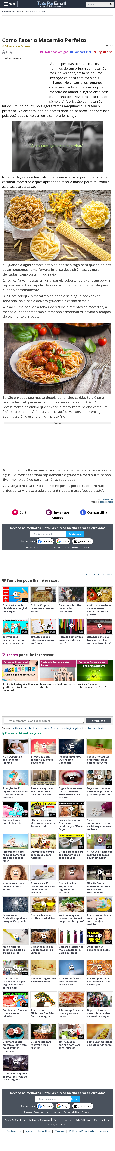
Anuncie (103, 1131)
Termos (67, 547)
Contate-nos (14, 1131)
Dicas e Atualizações (34, 11)
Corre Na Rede (102, 1119)
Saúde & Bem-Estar (15, 1119)
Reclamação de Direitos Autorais (97, 574)
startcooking (107, 498)
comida (14, 728)
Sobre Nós (44, 1131)
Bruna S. (17, 58)
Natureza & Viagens (39, 1119)
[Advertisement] (57, 24)
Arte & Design (83, 1119)
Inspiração (52, 1124)
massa (22, 728)
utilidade (31, 728)
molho (39, 728)
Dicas (18, 11)
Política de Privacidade (82, 547)
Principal (6, 11)
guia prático (80, 728)
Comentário (98, 720)
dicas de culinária (96, 728)
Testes (11, 654)
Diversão (67, 1119)
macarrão (48, 728)
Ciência (64, 1124)
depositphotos (106, 501)
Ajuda (29, 1131)
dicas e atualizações (64, 728)
